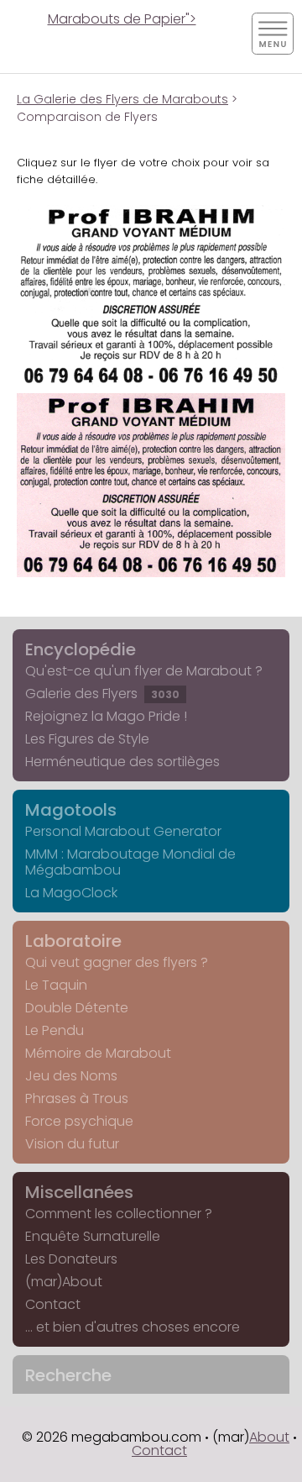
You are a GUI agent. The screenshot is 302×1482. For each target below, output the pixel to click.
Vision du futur (72, 1144)
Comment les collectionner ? (118, 1213)
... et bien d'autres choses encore (132, 1327)
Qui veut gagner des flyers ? (116, 962)
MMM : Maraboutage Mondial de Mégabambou (130, 862)
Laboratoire (73, 941)
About (269, 1437)
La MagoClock (71, 892)
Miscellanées (79, 1192)
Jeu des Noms (71, 1075)
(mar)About (63, 1281)
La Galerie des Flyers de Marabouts (122, 99)
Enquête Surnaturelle (92, 1236)
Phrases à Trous (76, 1098)
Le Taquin (56, 985)
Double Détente (76, 1007)
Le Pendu (54, 1030)
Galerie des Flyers (102, 693)
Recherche (68, 1375)
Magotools (71, 810)
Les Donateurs (71, 1259)
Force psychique (79, 1121)
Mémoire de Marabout (98, 1053)
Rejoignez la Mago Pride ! (106, 716)
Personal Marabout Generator (123, 831)
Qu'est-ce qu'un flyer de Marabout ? (144, 671)
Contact (53, 1304)
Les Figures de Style (87, 739)
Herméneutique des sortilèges (122, 761)
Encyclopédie (80, 649)
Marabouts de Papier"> (122, 19)
